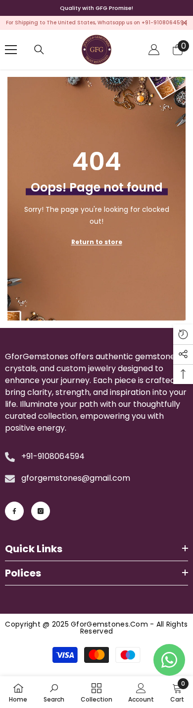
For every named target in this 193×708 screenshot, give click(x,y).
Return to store (96, 242)
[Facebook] (14, 511)
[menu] (11, 50)
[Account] (153, 49)
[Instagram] (40, 511)
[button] (183, 334)
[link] (54, 692)
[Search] (39, 50)
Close (184, 23)
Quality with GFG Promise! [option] (96, 8)
